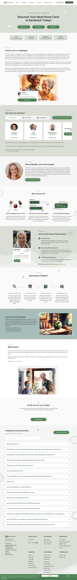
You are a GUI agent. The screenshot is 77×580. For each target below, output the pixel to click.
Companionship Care (49, 566)
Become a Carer (48, 541)
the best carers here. (60, 264)
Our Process (38, 27)
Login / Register (69, 2)
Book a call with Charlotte (32, 179)
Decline (68, 575)
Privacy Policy (31, 565)
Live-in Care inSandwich (13, 151)
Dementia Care (47, 570)
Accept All (50, 575)
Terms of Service (32, 567)
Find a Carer (47, 539)
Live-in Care (47, 555)
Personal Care (47, 572)
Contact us (31, 539)
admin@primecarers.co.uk (10, 540)
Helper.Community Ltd (11, 545)
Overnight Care (47, 557)
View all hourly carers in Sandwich (62, 117)
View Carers (23, 27)
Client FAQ (30, 557)
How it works (62, 539)
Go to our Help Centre (61, 432)
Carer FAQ (30, 559)
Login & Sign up (47, 543)
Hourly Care (46, 559)
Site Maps (30, 561)
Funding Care (62, 557)
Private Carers (47, 563)
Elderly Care (47, 568)
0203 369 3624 (60, 2)
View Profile (27, 100)
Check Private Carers (64, 541)
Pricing (53, 27)
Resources (31, 563)
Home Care (46, 561)
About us (30, 555)
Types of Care (62, 543)
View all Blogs (38, 419)
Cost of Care (62, 555)
